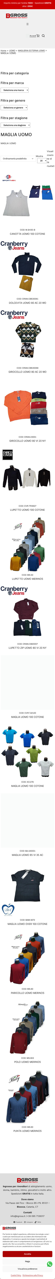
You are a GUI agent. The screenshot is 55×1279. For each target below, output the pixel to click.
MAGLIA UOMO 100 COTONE (27, 717)
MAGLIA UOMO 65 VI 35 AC (27, 855)
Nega (27, 1261)
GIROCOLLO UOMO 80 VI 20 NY (27, 440)
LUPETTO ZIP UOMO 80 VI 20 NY (27, 647)
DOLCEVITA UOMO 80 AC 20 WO (27, 302)
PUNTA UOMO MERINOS (27, 1131)
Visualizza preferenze (27, 1269)
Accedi (33, 35)
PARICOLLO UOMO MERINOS (27, 993)
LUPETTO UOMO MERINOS (27, 578)
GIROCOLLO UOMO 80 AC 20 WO (27, 371)
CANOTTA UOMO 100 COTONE (27, 233)
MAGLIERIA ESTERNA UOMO (31, 50)
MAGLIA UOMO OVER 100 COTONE (27, 924)
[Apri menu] (27, 24)
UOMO (12, 50)
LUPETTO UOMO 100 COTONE (27, 509)
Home (3, 50)
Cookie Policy (16, 1275)
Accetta (27, 1254)
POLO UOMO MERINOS (27, 1062)
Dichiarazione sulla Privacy (33, 1275)
